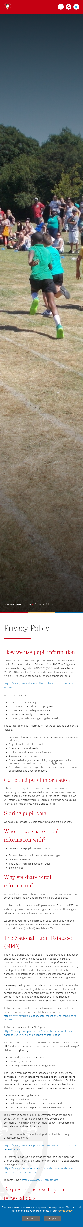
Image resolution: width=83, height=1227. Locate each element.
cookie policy (65, 1210)
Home (26, 604)
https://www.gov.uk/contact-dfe (39, 1180)
